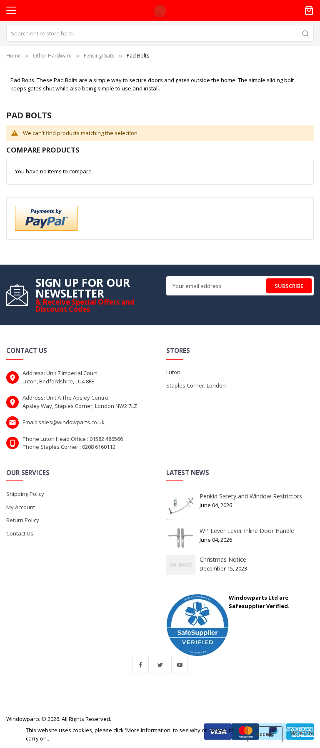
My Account (20, 507)
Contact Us (19, 533)
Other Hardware (52, 55)
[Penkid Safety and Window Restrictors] (180, 506)
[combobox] (160, 33)
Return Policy (22, 520)
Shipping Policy (25, 494)
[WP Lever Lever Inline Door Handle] (180, 537)
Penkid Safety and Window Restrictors (251, 496)
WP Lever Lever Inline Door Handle (247, 531)
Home (13, 55)
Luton (173, 372)
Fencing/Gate (99, 55)
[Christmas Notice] (180, 564)
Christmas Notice (223, 559)
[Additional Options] (46, 217)
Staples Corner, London (196, 385)
